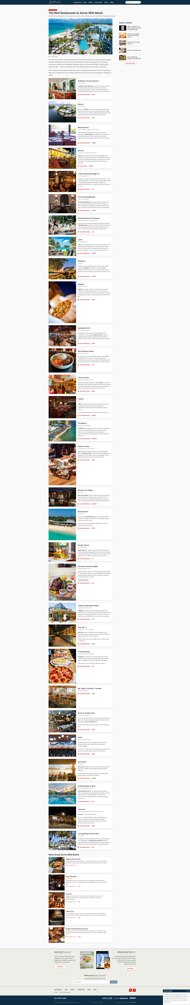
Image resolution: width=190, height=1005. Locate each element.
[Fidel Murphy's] (80, 882)
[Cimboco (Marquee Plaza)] (80, 612)
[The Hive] (80, 817)
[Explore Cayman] (107, 999)
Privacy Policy (95, 1002)
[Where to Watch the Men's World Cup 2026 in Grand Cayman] (122, 28)
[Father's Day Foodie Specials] (122, 42)
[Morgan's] (80, 268)
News (106, 2)
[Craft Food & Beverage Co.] (80, 181)
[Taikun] (80, 407)
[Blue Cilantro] (80, 135)
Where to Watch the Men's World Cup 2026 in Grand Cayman (134, 28)
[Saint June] (80, 770)
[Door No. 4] (80, 635)
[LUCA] (80, 246)
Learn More (130, 968)
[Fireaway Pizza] (80, 666)
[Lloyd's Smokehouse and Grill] (80, 935)
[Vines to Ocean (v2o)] (80, 721)
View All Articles (130, 63)
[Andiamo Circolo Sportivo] (80, 88)
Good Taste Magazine (65, 992)
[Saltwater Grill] (80, 335)
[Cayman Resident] (122, 999)
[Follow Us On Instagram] (130, 990)
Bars (85, 2)
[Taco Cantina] (80, 384)
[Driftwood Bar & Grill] (80, 793)
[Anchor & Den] (80, 464)
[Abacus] (80, 158)
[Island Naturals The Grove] (80, 225)
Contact (56, 992)
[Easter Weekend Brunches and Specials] (122, 57)
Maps (112, 2)
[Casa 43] (80, 900)
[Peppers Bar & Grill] (80, 865)
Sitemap (100, 1002)
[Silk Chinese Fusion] (80, 360)
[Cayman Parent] (133, 998)
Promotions (98, 2)
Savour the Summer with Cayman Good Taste (133, 35)
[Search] (127, 2)
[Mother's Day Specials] (122, 50)
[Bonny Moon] (80, 524)
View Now (60, 966)
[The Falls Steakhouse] (80, 203)
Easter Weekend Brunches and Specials (134, 57)
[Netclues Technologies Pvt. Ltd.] (133, 1002)
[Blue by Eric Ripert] (80, 497)
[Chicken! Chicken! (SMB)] (80, 582)
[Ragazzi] (80, 302)
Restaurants (77, 2)
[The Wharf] (80, 430)
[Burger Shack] (80, 551)
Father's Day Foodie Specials (133, 43)
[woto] (80, 746)
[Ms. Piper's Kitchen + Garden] (80, 697)
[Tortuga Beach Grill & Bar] (80, 840)
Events (91, 2)
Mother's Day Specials (134, 50)
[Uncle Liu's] (57, 917)
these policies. (167, 1002)
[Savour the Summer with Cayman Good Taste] (122, 35)
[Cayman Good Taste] (55, 2)
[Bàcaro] (80, 111)
